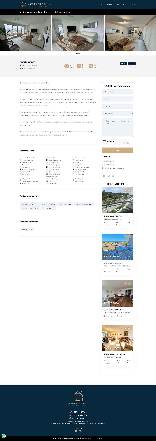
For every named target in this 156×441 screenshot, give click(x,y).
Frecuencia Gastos (48, 204)
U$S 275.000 (111, 210)
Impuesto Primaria (48, 208)
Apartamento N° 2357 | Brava (113, 263)
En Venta (110, 4)
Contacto (132, 4)
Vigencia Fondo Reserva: (83, 204)
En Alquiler (121, 4)
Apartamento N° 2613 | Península (114, 354)
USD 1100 (27, 229)
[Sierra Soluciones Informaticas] (101, 438)
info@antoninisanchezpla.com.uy (114, 168)
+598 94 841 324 (109, 161)
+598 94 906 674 (109, 165)
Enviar (118, 150)
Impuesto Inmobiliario (30, 208)
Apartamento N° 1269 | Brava (113, 216)
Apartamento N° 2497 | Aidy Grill (114, 310)
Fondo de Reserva (65, 204)
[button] (76, 53)
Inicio (101, 4)
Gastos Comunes (29, 204)
